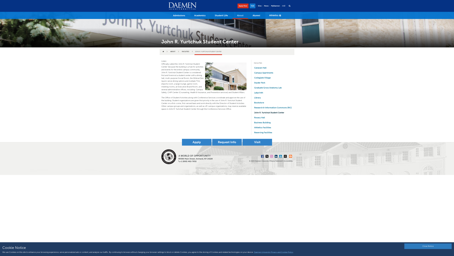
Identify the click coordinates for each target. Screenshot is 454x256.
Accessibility (288, 161)
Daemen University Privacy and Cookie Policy (273, 252)
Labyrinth (258, 92)
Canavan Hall (260, 68)
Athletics (273, 15)
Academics (200, 15)
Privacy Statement (276, 161)
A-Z (283, 6)
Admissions (179, 15)
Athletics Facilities (262, 127)
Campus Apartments (263, 73)
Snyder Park (259, 83)
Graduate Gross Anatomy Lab (268, 88)
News (266, 6)
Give (260, 6)
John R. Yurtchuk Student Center (269, 112)
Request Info (227, 142)
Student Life (221, 15)
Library (257, 97)
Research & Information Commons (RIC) (273, 107)
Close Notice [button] (428, 246)
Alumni (256, 15)
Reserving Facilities (263, 132)
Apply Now (243, 6)
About (240, 15)
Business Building (262, 122)
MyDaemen (275, 6)
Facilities (185, 51)
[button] (289, 6)
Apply (197, 142)
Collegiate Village (262, 78)
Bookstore (259, 102)
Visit (252, 6)
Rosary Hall (259, 117)
